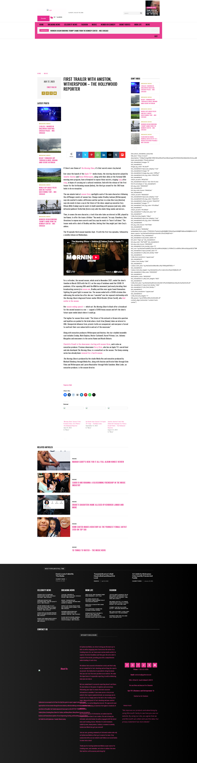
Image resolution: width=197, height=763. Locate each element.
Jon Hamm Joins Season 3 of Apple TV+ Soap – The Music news (96, 422)
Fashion (96, 581)
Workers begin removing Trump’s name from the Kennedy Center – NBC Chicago (48, 222)
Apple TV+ (88, 173)
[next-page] (135, 148)
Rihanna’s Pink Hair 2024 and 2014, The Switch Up (118, 616)
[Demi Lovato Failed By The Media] (49, 577)
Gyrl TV (130, 690)
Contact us (42, 629)
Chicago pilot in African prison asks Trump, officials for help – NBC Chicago (46, 596)
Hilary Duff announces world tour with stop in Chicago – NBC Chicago (47, 620)
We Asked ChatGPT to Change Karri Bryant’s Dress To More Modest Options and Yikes (118, 603)
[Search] (141, 13)
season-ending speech (75, 306)
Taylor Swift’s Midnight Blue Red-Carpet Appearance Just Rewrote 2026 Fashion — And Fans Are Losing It (118, 596)
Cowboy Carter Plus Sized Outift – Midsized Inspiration (118, 608)
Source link (68, 385)
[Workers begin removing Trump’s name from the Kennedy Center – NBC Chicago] (49, 207)
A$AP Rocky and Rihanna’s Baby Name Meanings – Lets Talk (95, 595)
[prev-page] (132, 148)
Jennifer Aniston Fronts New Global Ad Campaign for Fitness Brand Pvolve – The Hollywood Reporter (117, 424)
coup (120, 179)
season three (86, 194)
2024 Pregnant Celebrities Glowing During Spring (93, 609)
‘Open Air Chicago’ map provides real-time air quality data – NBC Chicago (47, 602)
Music (46, 73)
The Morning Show (87, 168)
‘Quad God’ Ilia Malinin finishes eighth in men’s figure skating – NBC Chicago (47, 614)
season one (86, 289)
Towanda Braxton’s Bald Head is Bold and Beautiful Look (104, 576)
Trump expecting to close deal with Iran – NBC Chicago (152, 12)
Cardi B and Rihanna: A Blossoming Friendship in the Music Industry (98, 484)
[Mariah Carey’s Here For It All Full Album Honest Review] (53, 460)
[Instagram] (47, 93)
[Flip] (122, 155)
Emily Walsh (51, 87)
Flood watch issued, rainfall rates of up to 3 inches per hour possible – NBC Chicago (82, 31)
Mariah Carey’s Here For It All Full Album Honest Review (98, 461)
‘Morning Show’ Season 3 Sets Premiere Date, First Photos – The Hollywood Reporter (72, 423)
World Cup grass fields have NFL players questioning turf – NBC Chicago (48, 190)
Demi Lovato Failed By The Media (65, 575)
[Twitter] (51, 93)
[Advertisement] (98, 54)
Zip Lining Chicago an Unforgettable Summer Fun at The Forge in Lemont (95, 600)
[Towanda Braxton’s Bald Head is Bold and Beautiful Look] (87, 577)
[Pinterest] (91, 155)
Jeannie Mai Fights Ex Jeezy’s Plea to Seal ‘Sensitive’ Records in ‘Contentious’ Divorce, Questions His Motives (95, 615)
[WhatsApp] (98, 155)
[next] (156, 30)
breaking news (151, 7)
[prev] (153, 30)
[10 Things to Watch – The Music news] (53, 549)
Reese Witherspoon (86, 176)
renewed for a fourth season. (92, 353)
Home (39, 73)
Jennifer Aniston (70, 176)
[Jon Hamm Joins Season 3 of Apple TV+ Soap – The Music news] (96, 412)
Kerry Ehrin (98, 347)
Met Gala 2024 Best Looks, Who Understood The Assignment (119, 612)
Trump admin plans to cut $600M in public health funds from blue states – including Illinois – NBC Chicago (46, 608)
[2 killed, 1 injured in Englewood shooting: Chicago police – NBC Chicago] (49, 114)
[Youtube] (55, 93)
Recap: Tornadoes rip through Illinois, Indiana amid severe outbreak (48, 160)
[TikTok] (143, 665)
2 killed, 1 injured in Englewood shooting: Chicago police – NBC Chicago (47, 129)
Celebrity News (60, 579)
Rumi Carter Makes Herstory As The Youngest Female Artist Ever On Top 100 (99, 528)
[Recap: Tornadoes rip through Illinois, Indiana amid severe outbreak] (49, 146)
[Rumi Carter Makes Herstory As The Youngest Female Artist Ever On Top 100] (53, 527)
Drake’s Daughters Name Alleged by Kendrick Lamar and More (98, 506)
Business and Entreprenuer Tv (144, 690)
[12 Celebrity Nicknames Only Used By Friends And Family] (125, 577)
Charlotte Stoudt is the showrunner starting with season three (87, 344)
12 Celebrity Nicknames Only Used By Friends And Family (142, 576)
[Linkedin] (104, 155)
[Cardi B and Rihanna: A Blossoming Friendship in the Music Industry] (53, 483)
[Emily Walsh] (44, 87)
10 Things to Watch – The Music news (89, 550)
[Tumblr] (116, 155)
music (73, 439)
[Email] (110, 155)
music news (84, 439)
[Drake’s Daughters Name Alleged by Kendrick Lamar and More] (53, 505)
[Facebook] (43, 93)
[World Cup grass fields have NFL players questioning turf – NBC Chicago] (49, 175)
